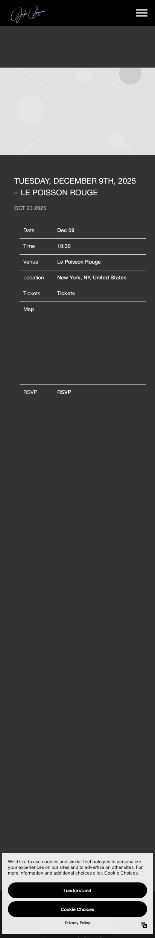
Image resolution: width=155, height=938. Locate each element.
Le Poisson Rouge (79, 262)
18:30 (64, 246)
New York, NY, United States (91, 278)
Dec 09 (65, 230)
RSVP (64, 392)
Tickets (66, 293)
